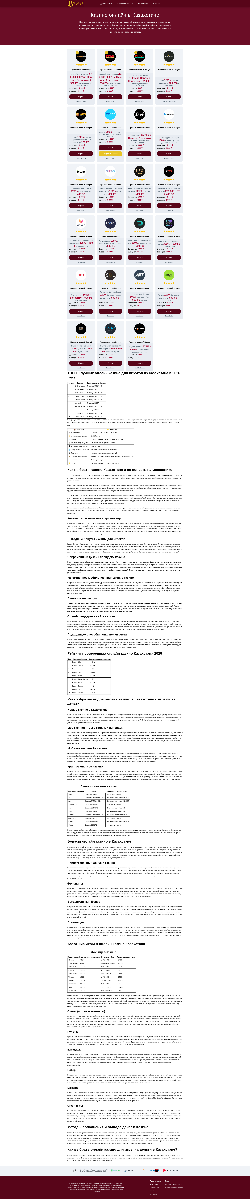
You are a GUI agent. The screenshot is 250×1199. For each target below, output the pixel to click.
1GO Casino (153, 1191)
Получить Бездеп (110, 154)
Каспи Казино (143, 3)
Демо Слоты (105, 3)
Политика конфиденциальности (174, 1187)
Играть (81, 97)
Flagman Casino (154, 1187)
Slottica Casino (154, 1184)
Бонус (155, 3)
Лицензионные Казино (125, 3)
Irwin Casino (153, 1194)
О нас (167, 1181)
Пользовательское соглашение (173, 1184)
